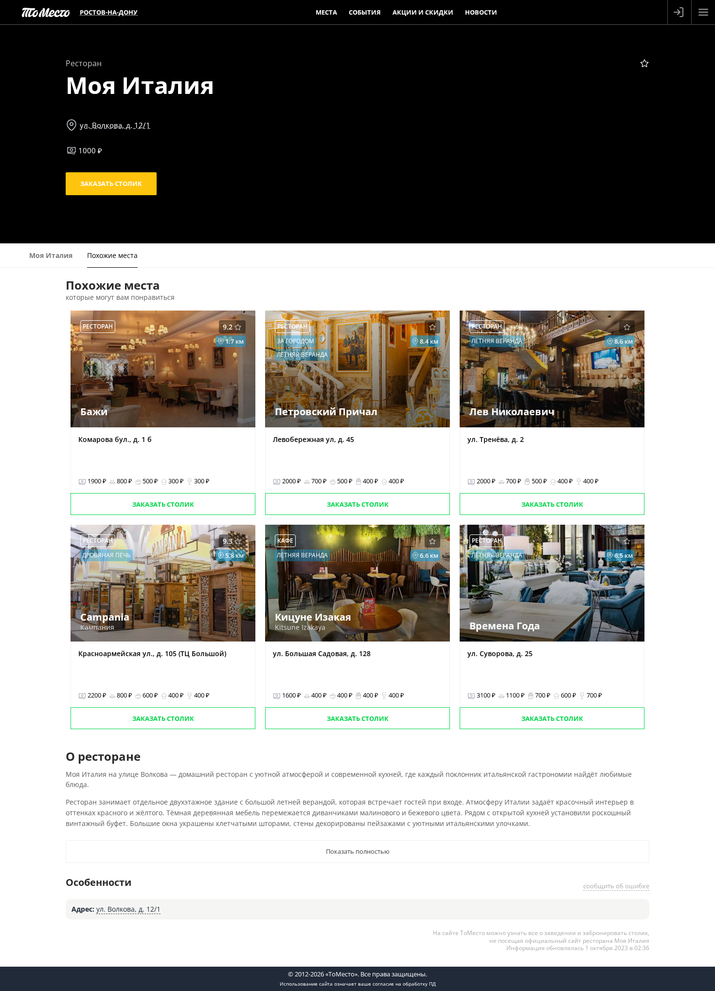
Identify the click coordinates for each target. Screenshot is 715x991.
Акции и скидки (423, 12)
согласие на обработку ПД (404, 983)
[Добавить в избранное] (644, 63)
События (365, 12)
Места (326, 12)
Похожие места (112, 255)
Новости (481, 12)
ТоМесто (45, 12)
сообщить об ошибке (616, 885)
